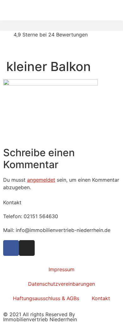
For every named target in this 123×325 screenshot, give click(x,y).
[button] (61, 25)
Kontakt (101, 298)
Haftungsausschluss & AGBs (46, 298)
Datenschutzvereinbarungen (61, 284)
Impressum (61, 269)
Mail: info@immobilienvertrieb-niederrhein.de (56, 230)
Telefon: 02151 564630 (30, 216)
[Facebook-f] (11, 248)
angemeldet (41, 180)
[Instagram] (27, 248)
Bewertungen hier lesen (28, 48)
